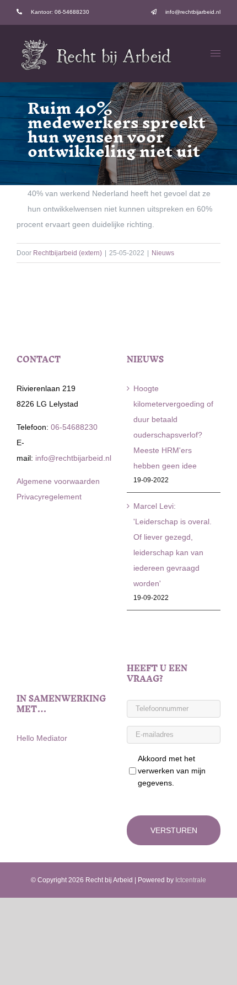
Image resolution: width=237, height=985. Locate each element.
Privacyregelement (49, 496)
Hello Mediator (42, 738)
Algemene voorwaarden (58, 481)
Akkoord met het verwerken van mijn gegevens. (172, 771)
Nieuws (163, 253)
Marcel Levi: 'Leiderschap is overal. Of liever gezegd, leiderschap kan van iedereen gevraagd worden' (172, 545)
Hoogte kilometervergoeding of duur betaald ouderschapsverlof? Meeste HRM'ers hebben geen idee (173, 427)
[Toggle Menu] (215, 53)
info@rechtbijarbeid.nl (72, 458)
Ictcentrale (190, 880)
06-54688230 (73, 427)
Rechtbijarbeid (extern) (67, 253)
